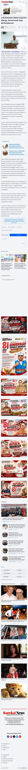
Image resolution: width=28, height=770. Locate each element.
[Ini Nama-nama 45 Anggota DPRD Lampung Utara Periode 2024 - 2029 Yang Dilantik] (14, 516)
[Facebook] (8, 736)
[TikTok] (14, 736)
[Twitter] (17, 736)
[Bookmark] (25, 27)
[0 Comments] (19, 27)
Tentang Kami (6, 755)
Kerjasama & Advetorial (8, 758)
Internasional (6, 747)
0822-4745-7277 (17, 722)
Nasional (5, 745)
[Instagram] (11, 736)
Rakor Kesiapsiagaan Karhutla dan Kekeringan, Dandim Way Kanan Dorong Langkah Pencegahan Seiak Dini (16, 543)
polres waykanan (12, 553)
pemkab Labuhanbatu (7, 230)
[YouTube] (20, 736)
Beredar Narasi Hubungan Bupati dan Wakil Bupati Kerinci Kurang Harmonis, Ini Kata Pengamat (17, 526)
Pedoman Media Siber (8, 760)
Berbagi (19, 234)
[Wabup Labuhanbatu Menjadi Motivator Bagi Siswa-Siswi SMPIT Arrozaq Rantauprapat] (20, 261)
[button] (5, 235)
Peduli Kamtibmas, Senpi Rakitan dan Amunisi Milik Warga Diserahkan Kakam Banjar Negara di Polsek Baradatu (17, 559)
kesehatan (6, 576)
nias (20, 573)
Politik (4, 749)
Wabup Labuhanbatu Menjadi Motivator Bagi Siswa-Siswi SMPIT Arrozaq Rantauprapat (20, 266)
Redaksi (4, 757)
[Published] (5, 29)
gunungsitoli (6, 570)
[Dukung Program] (5, 155)
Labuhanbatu (12, 227)
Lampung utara (6, 521)
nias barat (19, 576)
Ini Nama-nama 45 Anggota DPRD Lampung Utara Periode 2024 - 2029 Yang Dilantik (13, 518)
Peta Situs (5, 762)
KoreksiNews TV (6, 743)
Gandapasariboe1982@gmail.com (16, 724)
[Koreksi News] (7, 2)
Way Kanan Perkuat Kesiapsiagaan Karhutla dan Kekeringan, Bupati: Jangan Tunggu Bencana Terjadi (16, 535)
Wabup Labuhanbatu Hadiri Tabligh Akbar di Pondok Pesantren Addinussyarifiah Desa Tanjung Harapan (7, 266)
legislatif (20, 227)
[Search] (23, 2)
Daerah (4, 227)
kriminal (19, 570)
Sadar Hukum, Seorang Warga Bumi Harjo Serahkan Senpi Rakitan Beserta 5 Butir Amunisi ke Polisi (16, 551)
